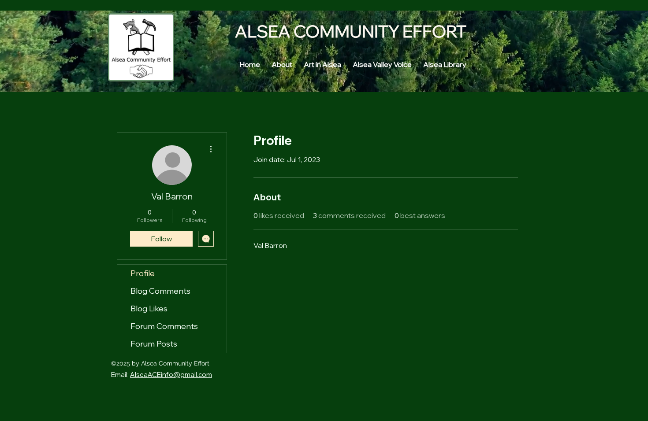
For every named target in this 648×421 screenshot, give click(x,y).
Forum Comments (164, 326)
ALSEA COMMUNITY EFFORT (350, 31)
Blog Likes (149, 308)
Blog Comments (160, 291)
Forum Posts (153, 344)
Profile (142, 273)
